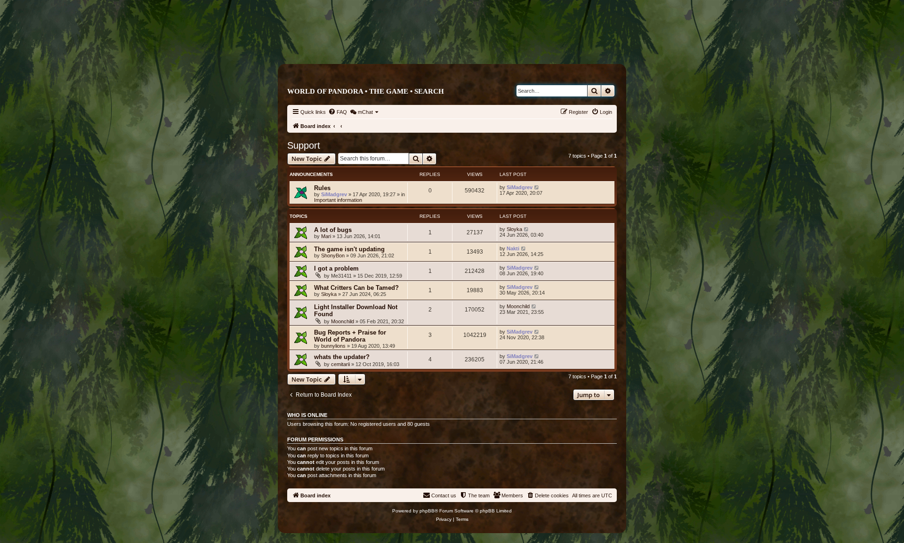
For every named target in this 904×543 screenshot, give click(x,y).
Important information (338, 200)
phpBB (427, 510)
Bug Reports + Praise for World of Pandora (350, 336)
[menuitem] (337, 112)
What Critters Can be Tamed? (356, 287)
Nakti (513, 248)
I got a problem (336, 268)
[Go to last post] (537, 187)
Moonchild (342, 321)
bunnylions (333, 346)
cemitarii (340, 364)
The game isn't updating (349, 249)
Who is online (307, 415)
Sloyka (514, 229)
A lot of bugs (333, 229)
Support (303, 145)
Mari (326, 236)
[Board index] (492, 45)
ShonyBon (333, 255)
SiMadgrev (334, 194)
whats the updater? (342, 356)
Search (429, 91)
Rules (322, 188)
